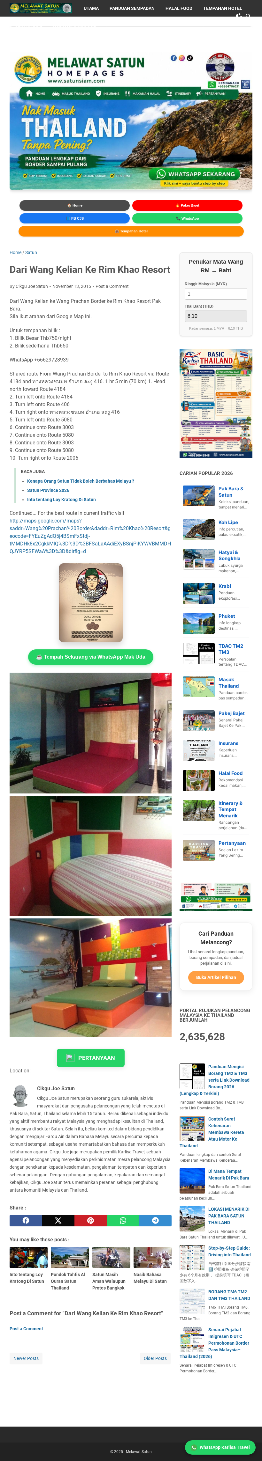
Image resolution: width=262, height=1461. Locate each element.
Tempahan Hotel (222, 8)
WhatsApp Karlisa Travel (225, 1447)
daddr (100, 528)
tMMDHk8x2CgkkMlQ (34, 544)
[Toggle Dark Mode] (239, 16)
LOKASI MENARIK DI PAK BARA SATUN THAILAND (229, 1216)
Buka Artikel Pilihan (216, 977)
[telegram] (155, 1220)
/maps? (73, 521)
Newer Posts (26, 1358)
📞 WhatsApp (187, 218)
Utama (91, 8)
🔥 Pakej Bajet (187, 205)
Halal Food (179, 8)
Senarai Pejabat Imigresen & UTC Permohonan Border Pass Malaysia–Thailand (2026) (214, 1343)
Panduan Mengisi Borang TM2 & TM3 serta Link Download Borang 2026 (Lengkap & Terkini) (215, 1080)
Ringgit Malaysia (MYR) (206, 284)
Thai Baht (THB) (199, 306)
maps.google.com (44, 521)
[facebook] (26, 1220)
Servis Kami (28, 24)
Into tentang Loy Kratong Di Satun (61, 499)
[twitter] (58, 1220)
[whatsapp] (123, 1220)
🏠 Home (74, 205)
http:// (17, 521)
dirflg (74, 551)
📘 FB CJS (75, 218)
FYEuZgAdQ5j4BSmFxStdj (59, 536)
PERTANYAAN (96, 1058)
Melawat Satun (139, 1452)
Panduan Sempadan (132, 8)
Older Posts (155, 1358)
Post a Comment (112, 286)
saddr (16, 528)
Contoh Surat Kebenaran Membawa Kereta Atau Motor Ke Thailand (212, 1132)
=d (83, 551)
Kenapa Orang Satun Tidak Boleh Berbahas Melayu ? (80, 481)
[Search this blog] (248, 16)
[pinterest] (90, 1220)
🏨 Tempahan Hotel (131, 231)
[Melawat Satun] (41, 8)
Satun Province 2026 (48, 490)
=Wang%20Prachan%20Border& (58, 528)
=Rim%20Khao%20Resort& (137, 528)
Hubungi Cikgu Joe (74, 24)
